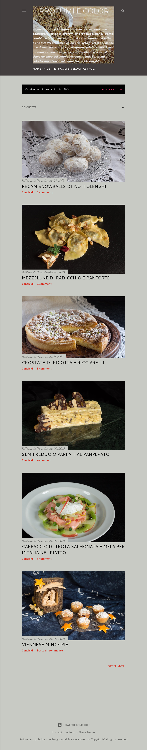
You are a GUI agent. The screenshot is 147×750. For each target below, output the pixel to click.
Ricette (49, 68)
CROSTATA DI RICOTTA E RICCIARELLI (63, 362)
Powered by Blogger (76, 724)
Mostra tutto (111, 89)
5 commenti (44, 368)
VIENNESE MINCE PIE (45, 644)
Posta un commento (50, 650)
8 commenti (44, 558)
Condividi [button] (28, 192)
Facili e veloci (69, 68)
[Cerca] (123, 10)
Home (37, 68)
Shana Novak (87, 732)
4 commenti (44, 460)
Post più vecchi (116, 666)
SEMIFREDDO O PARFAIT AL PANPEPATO (65, 454)
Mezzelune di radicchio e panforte (66, 278)
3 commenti (44, 284)
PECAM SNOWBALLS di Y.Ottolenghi (64, 186)
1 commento (45, 192)
